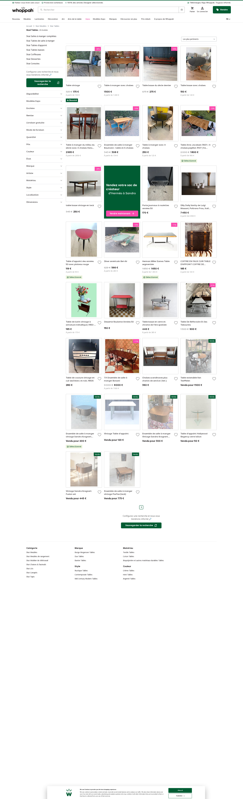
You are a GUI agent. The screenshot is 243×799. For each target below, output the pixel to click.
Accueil (29, 26)
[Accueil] (23, 10)
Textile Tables (128, 552)
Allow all (180, 790)
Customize (179, 795)
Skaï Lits (29, 568)
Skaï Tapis (30, 576)
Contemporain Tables (83, 574)
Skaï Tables (54, 26)
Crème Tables (128, 570)
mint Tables (128, 574)
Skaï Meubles (41, 26)
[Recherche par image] (182, 10)
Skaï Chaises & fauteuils (36, 564)
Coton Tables (128, 556)
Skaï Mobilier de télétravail (37, 560)
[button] (168, 3)
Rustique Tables (81, 570)
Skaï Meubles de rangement (37, 556)
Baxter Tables (80, 560)
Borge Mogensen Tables (85, 552)
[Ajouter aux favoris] (99, 86)
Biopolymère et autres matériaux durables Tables (143, 560)
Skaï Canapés (31, 572)
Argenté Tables (129, 578)
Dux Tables (79, 556)
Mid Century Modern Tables (86, 578)
